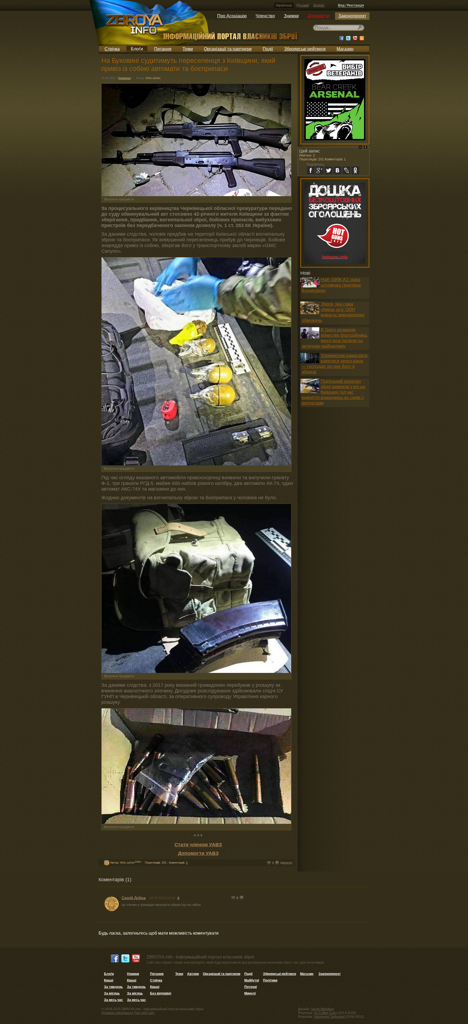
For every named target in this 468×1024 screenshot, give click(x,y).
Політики (270, 980)
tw (328, 170)
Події (268, 49)
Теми (188, 49)
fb (311, 170)
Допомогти (318, 16)
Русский (303, 5)
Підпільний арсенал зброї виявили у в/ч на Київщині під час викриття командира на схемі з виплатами (333, 392)
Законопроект (352, 16)
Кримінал (124, 78)
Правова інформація (117, 1013)
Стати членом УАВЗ (198, 844)
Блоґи (137, 49)
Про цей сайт (144, 1013)
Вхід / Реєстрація (351, 5)
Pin (365, 147)
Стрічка (112, 49)
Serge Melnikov (322, 1009)
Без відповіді (160, 993)
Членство (265, 16)
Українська (284, 5)
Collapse (360, 147)
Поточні (250, 987)
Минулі (250, 993)
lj (346, 170)
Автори (193, 974)
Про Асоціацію (232, 16)
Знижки (291, 16)
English (318, 5)
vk (337, 170)
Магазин (345, 49)
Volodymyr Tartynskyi (329, 1017)
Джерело (286, 862)
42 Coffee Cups (325, 1013)
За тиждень (113, 987)
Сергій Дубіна (134, 898)
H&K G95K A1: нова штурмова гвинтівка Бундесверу (331, 285)
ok (355, 170)
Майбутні (251, 980)
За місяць (112, 993)
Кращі (108, 980)
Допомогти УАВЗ (198, 853)
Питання (162, 49)
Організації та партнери (228, 49)
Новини (133, 974)
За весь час (113, 1000)
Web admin (153, 78)
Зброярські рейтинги (305, 49)
